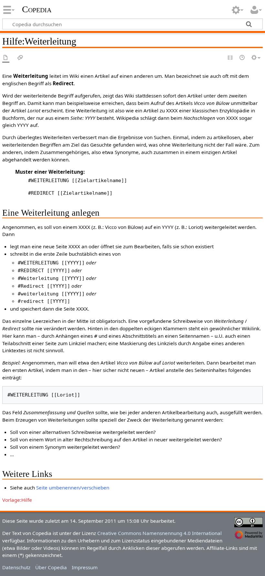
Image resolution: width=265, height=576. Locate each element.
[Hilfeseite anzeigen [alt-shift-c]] (5, 58)
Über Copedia (51, 567)
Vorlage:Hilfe (17, 500)
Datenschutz (16, 567)
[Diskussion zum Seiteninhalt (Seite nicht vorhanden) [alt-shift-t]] (20, 58)
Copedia (36, 9)
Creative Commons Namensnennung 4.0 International (159, 533)
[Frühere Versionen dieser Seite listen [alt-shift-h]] (242, 58)
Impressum (85, 567)
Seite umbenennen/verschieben (72, 487)
